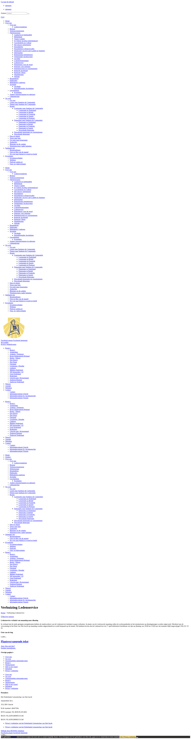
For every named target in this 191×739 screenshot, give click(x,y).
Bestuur (12, 29)
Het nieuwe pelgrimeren (22, 45)
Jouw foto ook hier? (8, 646)
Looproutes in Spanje (26, 116)
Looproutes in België (26, 112)
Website (17, 76)
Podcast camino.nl (16, 162)
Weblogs (13, 160)
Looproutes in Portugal (27, 118)
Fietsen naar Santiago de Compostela (22, 104)
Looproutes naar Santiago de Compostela (28, 108)
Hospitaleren (18, 47)
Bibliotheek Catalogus (17, 82)
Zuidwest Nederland (17, 382)
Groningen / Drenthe (17, 366)
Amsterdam (14, 352)
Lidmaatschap (14, 96)
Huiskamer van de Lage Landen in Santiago (29, 51)
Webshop (8, 388)
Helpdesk (8, 669)
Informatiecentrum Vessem (19, 398)
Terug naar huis (15, 138)
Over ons (8, 23)
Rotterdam (13, 376)
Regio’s (8, 348)
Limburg (13, 368)
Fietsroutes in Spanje (26, 128)
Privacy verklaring (11, 671)
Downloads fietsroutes (26, 130)
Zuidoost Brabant (16, 380)
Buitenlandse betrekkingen (23, 55)
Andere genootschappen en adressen (22, 94)
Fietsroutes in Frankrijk (27, 126)
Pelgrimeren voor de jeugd (23, 65)
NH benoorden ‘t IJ (16, 372)
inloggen (8, 6)
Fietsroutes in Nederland (27, 122)
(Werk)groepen (15, 33)
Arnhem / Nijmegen (17, 354)
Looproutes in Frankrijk (27, 114)
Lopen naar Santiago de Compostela (22, 102)
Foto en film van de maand (19, 152)
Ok (121, 737)
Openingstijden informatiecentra (16, 661)
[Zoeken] (28, 13)
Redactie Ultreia (19, 73)
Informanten (18, 53)
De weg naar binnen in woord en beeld (23, 154)
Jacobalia (13, 84)
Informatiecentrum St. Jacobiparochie (23, 396)
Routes (12, 106)
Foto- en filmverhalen (17, 550)
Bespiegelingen (15, 150)
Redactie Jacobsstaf (21, 71)
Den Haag (13, 362)
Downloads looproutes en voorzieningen (28, 132)
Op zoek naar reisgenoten (19, 140)
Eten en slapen (15, 136)
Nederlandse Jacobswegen (23, 57)
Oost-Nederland (15, 374)
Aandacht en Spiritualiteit (23, 35)
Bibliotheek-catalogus (17, 475)
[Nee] (137, 737)
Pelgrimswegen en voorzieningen (25, 69)
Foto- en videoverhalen (18, 164)
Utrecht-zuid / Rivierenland (19, 378)
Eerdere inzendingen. (8, 648)
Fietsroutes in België (26, 124)
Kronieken (18, 92)
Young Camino (19, 39)
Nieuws (8, 384)
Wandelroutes (19, 75)
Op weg (8, 98)
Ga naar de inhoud (7, 2)
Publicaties (13, 80)
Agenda (8, 386)
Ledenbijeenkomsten (21, 61)
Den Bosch (14, 360)
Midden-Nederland (16, 370)
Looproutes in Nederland (27, 110)
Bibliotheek (18, 37)
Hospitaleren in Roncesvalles (24, 49)
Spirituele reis (10, 148)
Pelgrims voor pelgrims (22, 67)
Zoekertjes (13, 142)
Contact (8, 390)
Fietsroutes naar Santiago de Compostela (28, 120)
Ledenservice (18, 63)
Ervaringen (9, 156)
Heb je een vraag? (11, 667)
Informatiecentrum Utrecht (19, 394)
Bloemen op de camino (18, 144)
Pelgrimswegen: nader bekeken (21, 146)
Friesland (13, 364)
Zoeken (3, 13)
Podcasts (13, 548)
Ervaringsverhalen (16, 158)
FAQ (2, 17)
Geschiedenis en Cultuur (22, 43)
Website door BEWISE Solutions (12, 731)
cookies (13, 737)
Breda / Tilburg (15, 358)
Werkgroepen (14, 469)
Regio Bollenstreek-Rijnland (20, 356)
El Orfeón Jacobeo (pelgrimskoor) (26, 41)
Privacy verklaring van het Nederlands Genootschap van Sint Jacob (28, 723)
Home (7, 21)
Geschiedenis (14, 90)
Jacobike (17, 59)
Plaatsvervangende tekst (14, 641)
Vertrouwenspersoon (17, 31)
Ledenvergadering (20, 27)
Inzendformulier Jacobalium (24, 88)
